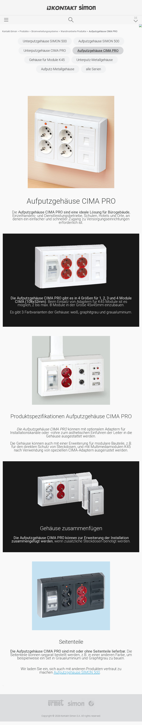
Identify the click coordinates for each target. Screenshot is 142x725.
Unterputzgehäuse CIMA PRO (44, 50)
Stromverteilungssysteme (44, 31)
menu (6, 19)
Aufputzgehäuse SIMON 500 (98, 41)
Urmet (56, 705)
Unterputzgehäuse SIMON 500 (45, 41)
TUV (91, 705)
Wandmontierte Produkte (73, 31)
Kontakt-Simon (71, 7)
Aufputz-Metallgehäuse (57, 69)
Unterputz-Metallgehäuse (94, 60)
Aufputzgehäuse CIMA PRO (98, 50)
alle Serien (93, 69)
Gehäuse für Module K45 (47, 60)
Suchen (71, 19)
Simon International (76, 705)
